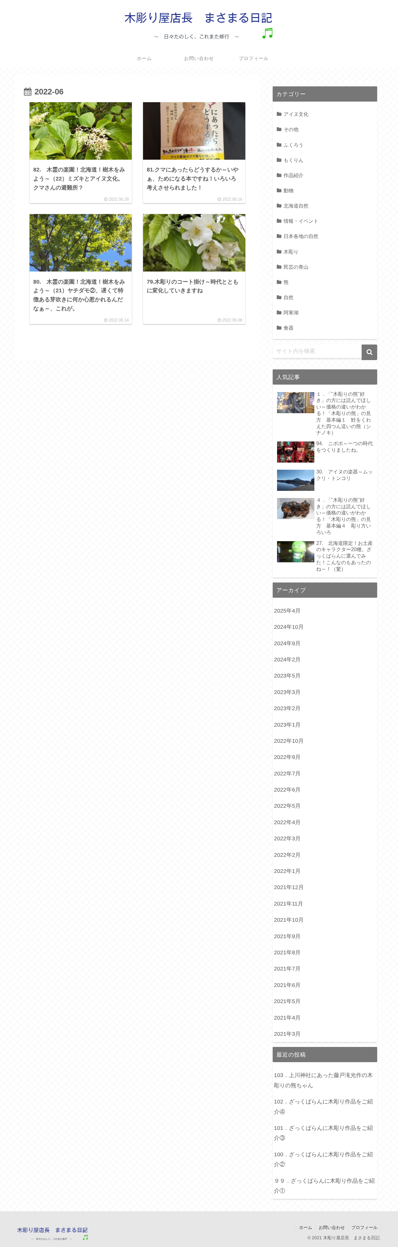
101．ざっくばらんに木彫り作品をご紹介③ (323, 1133)
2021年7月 (287, 969)
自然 (289, 297)
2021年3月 (287, 1034)
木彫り (291, 251)
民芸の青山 (296, 267)
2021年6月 (287, 985)
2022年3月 (287, 838)
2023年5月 (287, 676)
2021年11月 (288, 904)
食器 (289, 328)
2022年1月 (287, 871)
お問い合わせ (332, 1227)
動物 (289, 190)
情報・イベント (301, 221)
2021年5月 (287, 1001)
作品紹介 (293, 175)
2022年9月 (287, 757)
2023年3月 (287, 692)
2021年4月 (287, 1018)
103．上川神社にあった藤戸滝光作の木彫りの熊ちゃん (323, 1080)
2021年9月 (287, 936)
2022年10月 (289, 741)
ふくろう (293, 145)
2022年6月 (287, 790)
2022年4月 (287, 822)
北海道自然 (296, 205)
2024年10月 (289, 627)
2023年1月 (287, 725)
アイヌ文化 (296, 114)
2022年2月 (287, 855)
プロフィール (364, 1227)
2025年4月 (287, 611)
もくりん (293, 160)
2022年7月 (287, 773)
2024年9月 (287, 643)
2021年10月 (289, 920)
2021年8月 (287, 952)
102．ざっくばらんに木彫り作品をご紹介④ (323, 1107)
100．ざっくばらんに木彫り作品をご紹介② (323, 1159)
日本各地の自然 (301, 236)
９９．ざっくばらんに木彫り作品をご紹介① (324, 1186)
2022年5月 (287, 806)
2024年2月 (287, 659)
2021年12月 (289, 887)
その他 (291, 129)
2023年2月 (287, 708)
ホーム (305, 1227)
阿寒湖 (291, 312)
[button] (369, 352)
